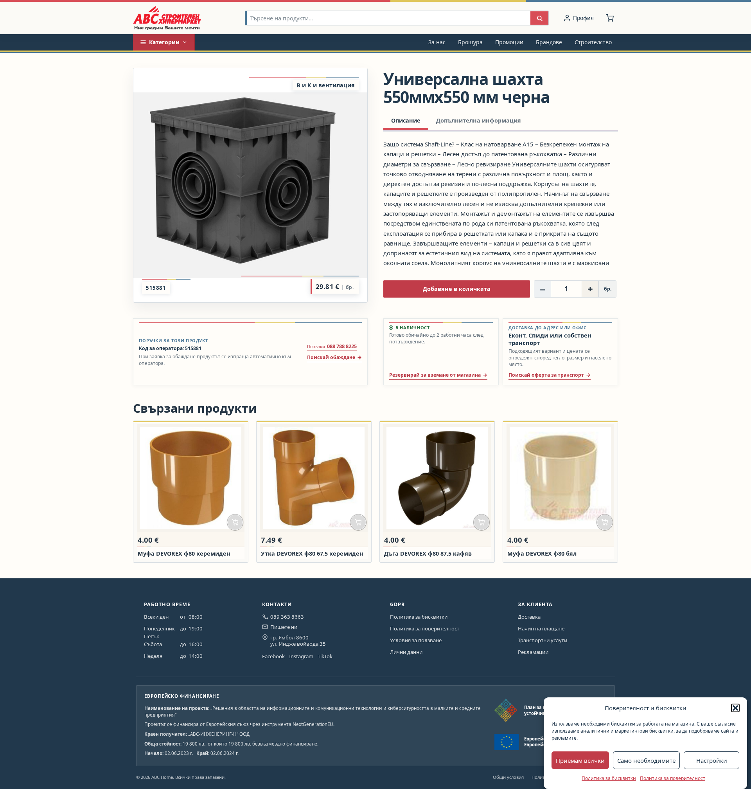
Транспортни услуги (542, 640)
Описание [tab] (405, 120)
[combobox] (388, 18)
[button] (735, 708)
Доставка (529, 617)
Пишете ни (283, 627)
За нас (437, 42)
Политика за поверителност (672, 778)
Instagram (301, 656)
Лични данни (406, 652)
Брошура (470, 42)
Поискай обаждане (331, 357)
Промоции (509, 42)
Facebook (273, 656)
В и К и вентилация (325, 85)
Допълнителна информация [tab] (478, 120)
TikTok (325, 656)
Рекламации (533, 652)
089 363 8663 (287, 617)
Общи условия (508, 777)
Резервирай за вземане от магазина (435, 375)
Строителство (593, 42)
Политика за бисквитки (609, 778)
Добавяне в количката (456, 288)
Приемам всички (580, 760)
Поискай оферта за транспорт (546, 375)
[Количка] (610, 18)
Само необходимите (646, 760)
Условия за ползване (416, 640)
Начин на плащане (541, 628)
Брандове (549, 42)
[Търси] (539, 18)
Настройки (711, 760)
